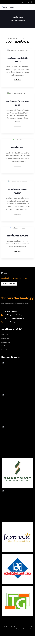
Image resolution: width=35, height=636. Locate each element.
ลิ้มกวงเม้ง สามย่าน (27, 629)
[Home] (4, 273)
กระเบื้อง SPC (17, 147)
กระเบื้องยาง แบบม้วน (17, 235)
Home (12, 20)
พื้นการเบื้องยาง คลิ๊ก (9, 283)
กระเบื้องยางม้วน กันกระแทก (17, 191)
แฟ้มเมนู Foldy (18, 629)
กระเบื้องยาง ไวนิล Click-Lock (17, 103)
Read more (17, 80)
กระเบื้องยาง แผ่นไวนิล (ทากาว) (17, 59)
